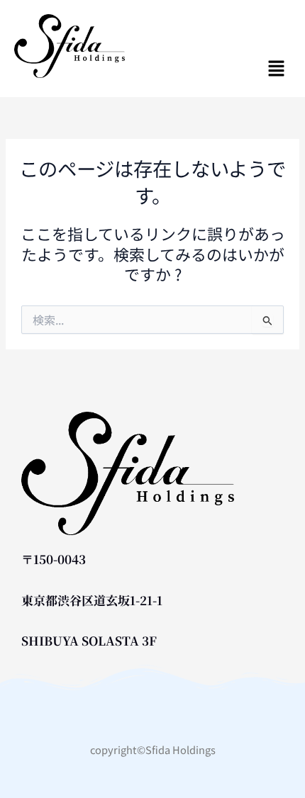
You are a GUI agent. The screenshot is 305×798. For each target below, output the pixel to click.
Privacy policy (152, 720)
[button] (233, 68)
